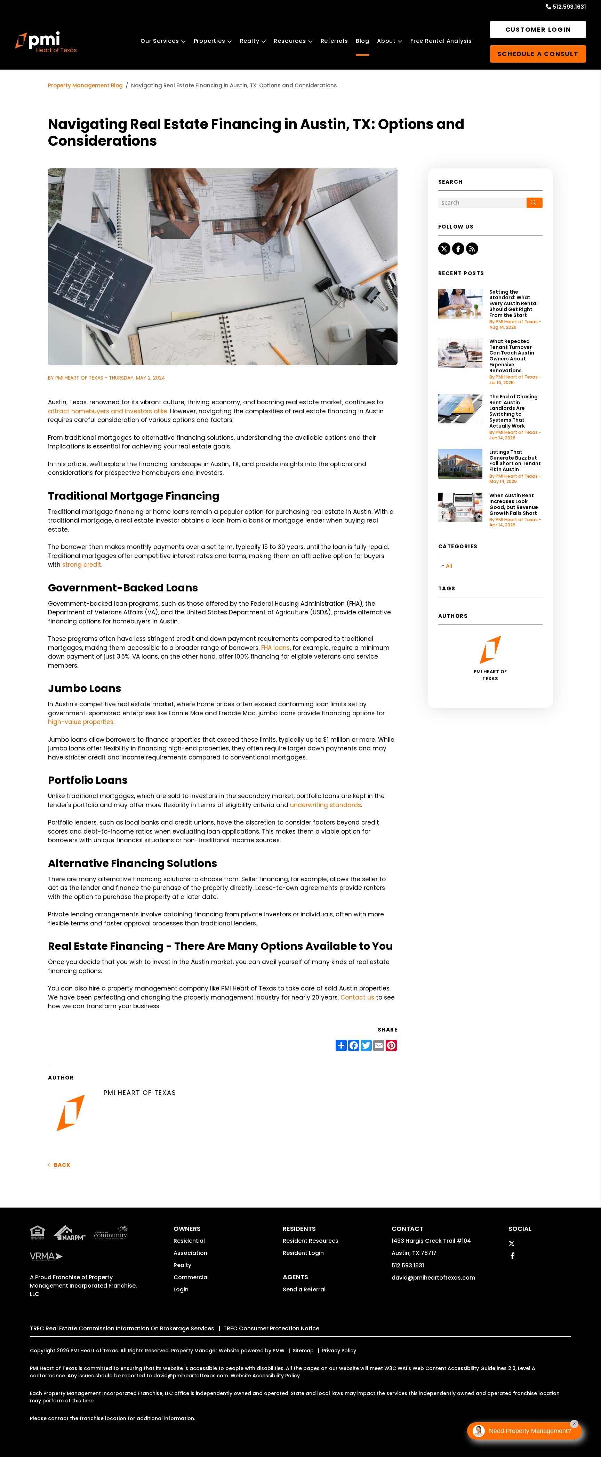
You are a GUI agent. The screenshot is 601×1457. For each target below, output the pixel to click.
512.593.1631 (569, 7)
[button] (444, 248)
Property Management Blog (85, 85)
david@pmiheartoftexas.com (433, 1278)
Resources (290, 41)
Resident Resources (310, 1241)
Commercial (191, 1277)
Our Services (160, 41)
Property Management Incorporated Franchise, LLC (83, 1285)
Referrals (334, 41)
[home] (45, 41)
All (449, 566)
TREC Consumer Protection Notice (271, 1328)
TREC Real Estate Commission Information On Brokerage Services (122, 1328)
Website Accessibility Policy (265, 1375)
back (61, 1165)
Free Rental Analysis (441, 41)
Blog (362, 41)
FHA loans (275, 648)
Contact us (357, 997)
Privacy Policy (339, 1350)
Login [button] (181, 1289)
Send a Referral (304, 1289)
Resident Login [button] (303, 1253)
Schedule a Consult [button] (537, 53)
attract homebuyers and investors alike (107, 411)
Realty (249, 41)
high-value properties (80, 722)
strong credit (81, 564)
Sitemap (303, 1350)
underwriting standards (325, 805)
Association (190, 1253)
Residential (189, 1241)
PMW (279, 1350)
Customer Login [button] (538, 29)
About (386, 41)
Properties (209, 41)
